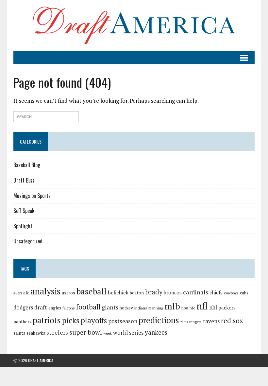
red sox (232, 320)
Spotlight (22, 226)
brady (153, 292)
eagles (54, 308)
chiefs (216, 292)
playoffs (94, 320)
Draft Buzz (24, 180)
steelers (57, 332)
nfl (202, 306)
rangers (195, 321)
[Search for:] (46, 116)
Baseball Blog (26, 165)
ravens (211, 321)
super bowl (85, 332)
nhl (213, 307)
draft (40, 307)
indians (140, 308)
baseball (91, 291)
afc (26, 293)
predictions (159, 320)
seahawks (35, 333)
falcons (68, 308)
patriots (47, 320)
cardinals (195, 292)
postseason (122, 321)
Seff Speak (23, 211)
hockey (126, 308)
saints (19, 333)
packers (227, 307)
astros (68, 293)
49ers (17, 293)
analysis (45, 291)
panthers (22, 322)
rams (184, 322)
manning (155, 308)
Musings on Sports (32, 196)
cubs (244, 293)
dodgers (23, 307)
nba (184, 308)
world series (128, 332)
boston (137, 293)
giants (110, 307)
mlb (172, 306)
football (88, 306)
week (107, 333)
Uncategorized (27, 241)
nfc (192, 308)
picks (70, 320)
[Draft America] (134, 25)
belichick (118, 292)
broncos (173, 292)
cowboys (231, 292)
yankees (156, 332)
